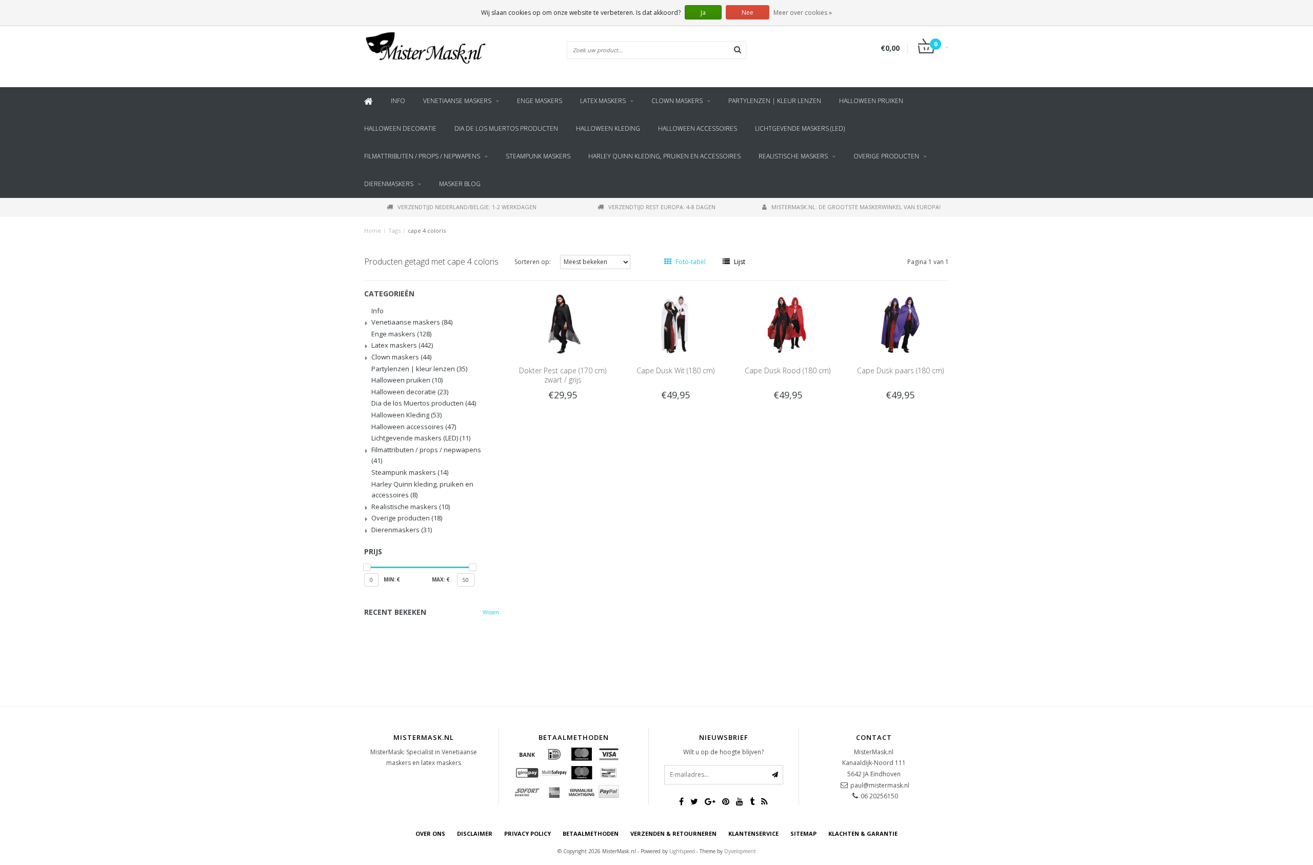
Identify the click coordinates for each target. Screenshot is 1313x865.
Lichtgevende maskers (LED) (800, 128)
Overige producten (886, 156)
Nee (747, 12)
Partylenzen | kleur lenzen (774, 100)
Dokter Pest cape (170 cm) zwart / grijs (562, 375)
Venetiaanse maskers (457, 100)
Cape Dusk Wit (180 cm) (675, 370)
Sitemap (803, 833)
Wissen (491, 612)
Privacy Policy (527, 833)
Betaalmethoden (591, 833)
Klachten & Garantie (863, 833)
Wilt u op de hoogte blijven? (723, 752)
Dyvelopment (740, 851)
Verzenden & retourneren (673, 833)
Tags (394, 230)
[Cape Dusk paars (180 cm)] (901, 323)
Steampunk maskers (538, 156)
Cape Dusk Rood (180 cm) (787, 370)
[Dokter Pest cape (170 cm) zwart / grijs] (563, 323)
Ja (703, 12)
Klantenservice (753, 833)
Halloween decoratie (400, 128)
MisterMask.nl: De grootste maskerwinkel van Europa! (856, 207)
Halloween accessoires (697, 128)
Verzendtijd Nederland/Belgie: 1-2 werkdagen (466, 207)
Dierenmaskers (388, 183)
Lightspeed (682, 851)
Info (398, 100)
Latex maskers (603, 100)
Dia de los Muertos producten (506, 128)
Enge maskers (539, 100)
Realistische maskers (793, 156)
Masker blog (460, 183)
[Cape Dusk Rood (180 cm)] (788, 323)
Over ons (430, 833)
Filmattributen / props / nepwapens (422, 156)
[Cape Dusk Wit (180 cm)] (675, 323)
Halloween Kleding (608, 128)
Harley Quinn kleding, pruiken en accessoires (664, 156)
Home (372, 230)
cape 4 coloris (427, 230)
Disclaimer (474, 833)
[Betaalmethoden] (527, 754)
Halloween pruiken (871, 100)
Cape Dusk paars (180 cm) (900, 370)
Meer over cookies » (802, 12)
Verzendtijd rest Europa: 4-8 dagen (661, 207)
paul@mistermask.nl (879, 785)
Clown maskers (677, 100)
